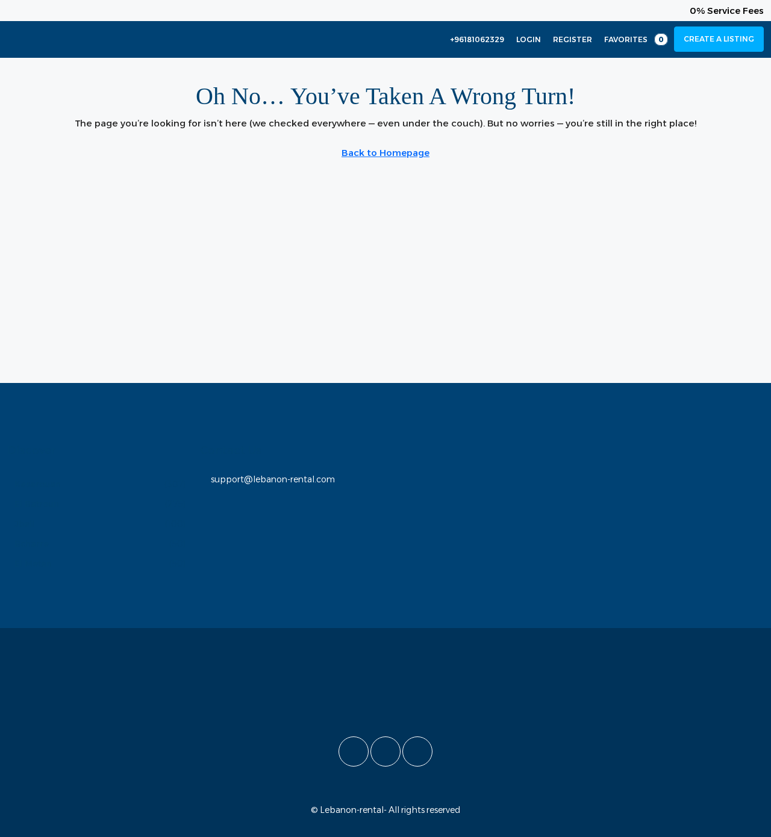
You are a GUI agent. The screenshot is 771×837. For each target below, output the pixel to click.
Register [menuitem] (572, 39)
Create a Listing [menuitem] (719, 38)
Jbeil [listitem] (24, 523)
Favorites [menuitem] (634, 39)
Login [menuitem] (528, 39)
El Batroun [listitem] (36, 504)
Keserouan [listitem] (37, 484)
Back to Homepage (385, 152)
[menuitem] (470, 39)
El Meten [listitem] (33, 563)
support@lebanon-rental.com (273, 479)
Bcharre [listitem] (31, 543)
